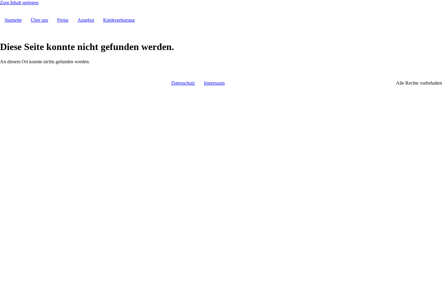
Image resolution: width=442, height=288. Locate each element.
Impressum (214, 83)
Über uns (39, 20)
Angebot (86, 20)
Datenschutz (183, 83)
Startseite (13, 20)
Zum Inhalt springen (19, 2)
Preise (63, 20)
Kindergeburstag (119, 20)
